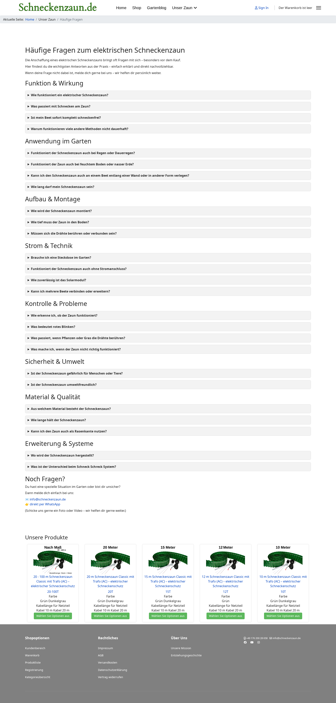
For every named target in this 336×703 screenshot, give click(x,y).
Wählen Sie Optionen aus (52, 616)
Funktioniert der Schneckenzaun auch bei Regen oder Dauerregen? (83, 153)
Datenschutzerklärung (112, 670)
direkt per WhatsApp (45, 504)
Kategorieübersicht (37, 677)
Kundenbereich (35, 648)
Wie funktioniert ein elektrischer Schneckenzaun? (69, 95)
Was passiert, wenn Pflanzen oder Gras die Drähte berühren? (78, 338)
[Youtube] (252, 642)
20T (110, 591)
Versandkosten (107, 662)
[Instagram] (258, 642)
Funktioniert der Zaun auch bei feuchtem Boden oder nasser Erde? (82, 164)
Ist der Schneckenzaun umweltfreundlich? (64, 385)
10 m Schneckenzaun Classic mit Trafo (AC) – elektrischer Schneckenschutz (283, 581)
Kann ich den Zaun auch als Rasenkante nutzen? (69, 431)
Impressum (105, 648)
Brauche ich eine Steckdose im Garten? (61, 257)
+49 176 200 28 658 (257, 638)
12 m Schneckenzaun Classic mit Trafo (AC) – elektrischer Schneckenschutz (225, 581)
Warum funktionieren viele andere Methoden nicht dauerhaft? (79, 129)
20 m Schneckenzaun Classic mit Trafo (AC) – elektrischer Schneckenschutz (110, 581)
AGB (100, 655)
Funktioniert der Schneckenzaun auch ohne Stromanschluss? (79, 269)
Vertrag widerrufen (110, 677)
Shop (136, 8)
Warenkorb (32, 655)
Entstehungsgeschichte (186, 655)
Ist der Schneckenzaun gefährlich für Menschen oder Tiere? (77, 373)
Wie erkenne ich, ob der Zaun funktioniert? (64, 315)
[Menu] (318, 8)
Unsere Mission (181, 648)
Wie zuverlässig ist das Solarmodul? (58, 280)
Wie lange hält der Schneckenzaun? (58, 420)
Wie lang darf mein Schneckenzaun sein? (62, 187)
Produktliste (33, 662)
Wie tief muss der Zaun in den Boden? (60, 222)
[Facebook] (245, 642)
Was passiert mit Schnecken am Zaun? (60, 106)
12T (225, 591)
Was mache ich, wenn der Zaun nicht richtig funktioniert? (76, 349)
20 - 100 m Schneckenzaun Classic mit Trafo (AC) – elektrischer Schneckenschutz (53, 581)
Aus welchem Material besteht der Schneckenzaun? (71, 409)
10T (283, 591)
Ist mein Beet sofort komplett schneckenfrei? (66, 117)
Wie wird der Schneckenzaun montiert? (61, 211)
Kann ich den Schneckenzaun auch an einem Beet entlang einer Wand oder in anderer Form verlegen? (110, 175)
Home (121, 8)
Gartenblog (156, 8)
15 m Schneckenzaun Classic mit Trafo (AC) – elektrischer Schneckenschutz (168, 581)
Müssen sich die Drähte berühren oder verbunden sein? (74, 233)
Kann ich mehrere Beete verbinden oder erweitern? (70, 291)
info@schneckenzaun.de (48, 499)
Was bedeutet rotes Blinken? (53, 327)
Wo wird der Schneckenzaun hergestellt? (62, 455)
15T (168, 591)
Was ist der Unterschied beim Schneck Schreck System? (73, 467)
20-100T (53, 591)
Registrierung (34, 670)
